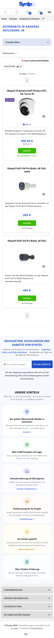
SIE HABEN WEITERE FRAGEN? (17, 614)
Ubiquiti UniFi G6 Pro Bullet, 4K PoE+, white (27, 170)
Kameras (13, 18)
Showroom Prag (13, 606)
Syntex (4, 18)
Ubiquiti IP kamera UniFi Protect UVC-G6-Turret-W (27, 92)
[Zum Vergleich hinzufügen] (43, 116)
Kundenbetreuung (13, 589)
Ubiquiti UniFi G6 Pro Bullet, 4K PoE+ (27, 240)
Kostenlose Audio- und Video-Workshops (26, 350)
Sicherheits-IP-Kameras (30, 18)
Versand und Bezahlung (16, 598)
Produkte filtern (12, 42)
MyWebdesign (36, 628)
